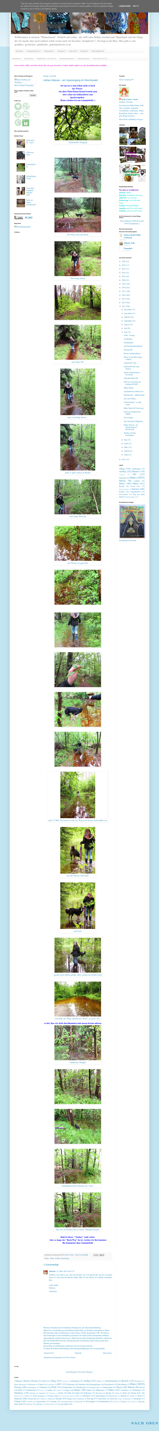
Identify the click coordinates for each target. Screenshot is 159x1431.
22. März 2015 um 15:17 (65, 1271)
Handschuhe (67, 1387)
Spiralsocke (113, 1396)
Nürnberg (18, 1392)
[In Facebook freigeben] (101, 1255)
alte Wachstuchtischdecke (133, 346)
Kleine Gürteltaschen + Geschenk (132, 373)
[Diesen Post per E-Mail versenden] (94, 1255)
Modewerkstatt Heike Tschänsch (132, 236)
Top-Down (102, 1398)
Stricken (135, 488)
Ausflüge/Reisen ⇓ (33, 51)
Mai (125, 439)
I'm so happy (128, 417)
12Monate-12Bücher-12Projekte (26, 1381)
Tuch (112, 1398)
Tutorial (127, 1399)
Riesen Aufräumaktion (132, 353)
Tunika (120, 1399)
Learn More (124, 6)
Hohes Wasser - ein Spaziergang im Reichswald (131, 427)
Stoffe (132, 1396)
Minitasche (100, 1390)
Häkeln (122, 480)
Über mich (73, 51)
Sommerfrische (31, 165)
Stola (139, 1395)
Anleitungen (136, 468)
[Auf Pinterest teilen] (103, 1255)
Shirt (77, 1396)
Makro (122, 483)
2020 (124, 280)
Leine (42, 1390)
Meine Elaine (129, 387)
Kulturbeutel (31, 1390)
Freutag (17, 1387)
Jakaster (52, 1271)
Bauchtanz (138, 1381)
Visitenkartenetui (66, 1401)
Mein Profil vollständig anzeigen (131, 119)
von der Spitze (63, 1404)
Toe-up (90, 1398)
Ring (117, 1393)
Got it (136, 6)
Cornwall (122, 474)
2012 (124, 459)
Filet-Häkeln (122, 1384)
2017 (124, 291)
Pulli (69, 1393)
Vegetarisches (135, 491)
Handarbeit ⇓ (49, 51)
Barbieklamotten (111, 1381)
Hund (119, 1387)
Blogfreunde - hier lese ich (46, 58)
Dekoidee (122, 478)
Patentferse (52, 1393)
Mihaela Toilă (129, 243)
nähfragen (39, 1404)
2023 (124, 268)
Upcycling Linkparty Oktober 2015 (30, 191)
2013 (124, 306)
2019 (124, 284)
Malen (89, 1390)
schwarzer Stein (30, 153)
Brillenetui (31, 1384)
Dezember (128, 309)
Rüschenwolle (18, 1396)
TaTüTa (49, 1399)
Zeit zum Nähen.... (130, 398)
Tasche (58, 1398)
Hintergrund (107, 1387)
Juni (126, 332)
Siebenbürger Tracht (31, 177)
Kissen (142, 1387)
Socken (86, 1395)
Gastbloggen (32, 1387)
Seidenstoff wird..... (131, 363)
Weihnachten (104, 1401)
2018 (124, 287)
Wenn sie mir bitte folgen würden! (133, 358)
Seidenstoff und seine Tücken (131, 367)
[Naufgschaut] (132, 144)
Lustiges (67, 1390)
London (137, 481)
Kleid (20, 1390)
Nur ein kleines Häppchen (133, 421)
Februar (127, 451)
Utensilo (30, 1401)
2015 (124, 299)
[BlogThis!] (96, 1255)
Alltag (52, 1258)
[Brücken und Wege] (132, 162)
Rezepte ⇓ (61, 51)
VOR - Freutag (129, 335)
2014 (124, 302)
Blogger (90, 1372)
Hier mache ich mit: (100, 58)
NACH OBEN (145, 1423)
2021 (124, 276)
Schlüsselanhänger (39, 1396)
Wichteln (124, 1401)
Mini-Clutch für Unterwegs (134, 408)
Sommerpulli (128, 342)
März (126, 447)
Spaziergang (65, 1258)
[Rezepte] (132, 181)
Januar (126, 454)
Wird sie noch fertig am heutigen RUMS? (132, 383)
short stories (131, 497)
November (128, 313)
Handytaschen (94, 1387)
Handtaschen (81, 1387)
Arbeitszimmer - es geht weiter (132, 403)
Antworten (53, 1291)
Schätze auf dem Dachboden (130, 434)
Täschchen (137, 1398)
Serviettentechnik (68, 1396)
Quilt (77, 1393)
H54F (54, 1387)
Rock (125, 1393)
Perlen (61, 1393)
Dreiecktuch (108, 1384)
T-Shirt (42, 1399)
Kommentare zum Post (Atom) (64, 1357)
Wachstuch (78, 1401)
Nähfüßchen (125, 1390)
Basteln (135, 471)
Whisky (115, 1402)
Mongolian (128, 248)
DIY (135, 474)
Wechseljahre (123, 494)
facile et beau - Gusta (129, 99)
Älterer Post (107, 1353)
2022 (124, 272)
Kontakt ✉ (84, 51)
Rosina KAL (135, 486)
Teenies (122, 491)
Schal (27, 1396)
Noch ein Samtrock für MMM (132, 412)
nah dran (29, 1404)
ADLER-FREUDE (131, 378)
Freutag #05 (128, 349)
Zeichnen (132, 1402)
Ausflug (57, 1258)
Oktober (127, 317)
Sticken (123, 1395)
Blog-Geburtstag (19, 1384)
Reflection (87, 1393)
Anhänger (65, 1381)
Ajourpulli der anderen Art (133, 391)
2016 (124, 295)
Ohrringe (33, 1393)
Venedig (53, 1401)
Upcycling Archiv (84, 58)
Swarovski (32, 1398)
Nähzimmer (136, 1390)
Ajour (44, 1381)
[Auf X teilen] (99, 1255)
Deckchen (70, 1384)
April (126, 443)
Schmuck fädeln (124, 489)
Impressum (16, 58)
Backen (99, 1381)
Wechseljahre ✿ (98, 51)
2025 (124, 265)
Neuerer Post (49, 1353)
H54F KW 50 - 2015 (30, 141)
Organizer (42, 1393)
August (127, 324)
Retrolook (99, 1393)
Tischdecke (80, 1399)
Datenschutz (28, 58)
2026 (124, 261)
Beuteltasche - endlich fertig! (134, 395)
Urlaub (17, 1401)
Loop (58, 1390)
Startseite (19, 51)
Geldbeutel (43, 1387)
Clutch (40, 1384)
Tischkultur (128, 339)
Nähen (135, 483)
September (128, 320)
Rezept (121, 486)
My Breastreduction (67, 58)
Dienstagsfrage (95, 1384)
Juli (125, 328)
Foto (133, 477)
